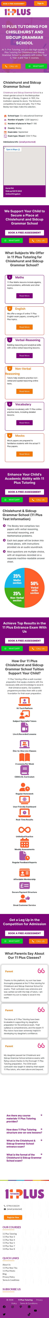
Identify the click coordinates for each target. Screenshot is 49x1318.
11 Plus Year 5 (9, 1243)
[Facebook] (4, 1308)
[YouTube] (35, 1311)
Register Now (13, 1217)
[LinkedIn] (29, 1308)
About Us (7, 1265)
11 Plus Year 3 (9, 1237)
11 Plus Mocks (9, 1271)
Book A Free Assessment (14, 4)
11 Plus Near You (10, 1268)
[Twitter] (4, 1315)
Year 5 (27, 57)
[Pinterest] (20, 1308)
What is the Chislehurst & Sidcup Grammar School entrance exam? (21, 1143)
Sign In (40, 3)
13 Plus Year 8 (9, 1249)
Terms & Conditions (11, 1280)
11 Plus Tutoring (10, 1234)
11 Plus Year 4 (9, 1240)
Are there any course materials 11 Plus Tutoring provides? (21, 1118)
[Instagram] (12, 1308)
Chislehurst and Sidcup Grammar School (21, 92)
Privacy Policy (9, 1277)
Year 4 (15, 57)
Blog (5, 1274)
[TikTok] (29, 1315)
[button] (24, 1118)
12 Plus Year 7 (9, 1246)
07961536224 (12, 1206)
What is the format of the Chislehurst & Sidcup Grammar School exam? (24, 1157)
